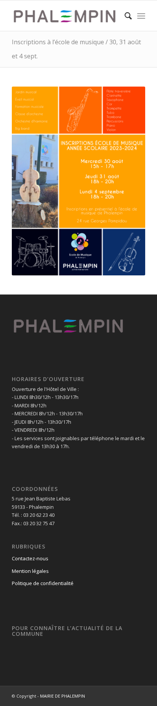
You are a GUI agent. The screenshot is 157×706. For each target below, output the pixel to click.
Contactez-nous (30, 558)
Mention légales (30, 571)
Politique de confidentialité (43, 583)
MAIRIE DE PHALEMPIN (62, 696)
